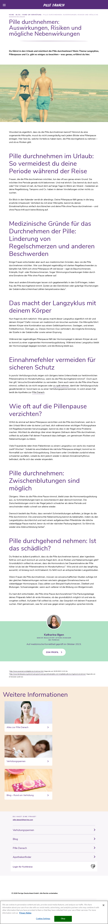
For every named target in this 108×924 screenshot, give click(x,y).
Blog (15, 839)
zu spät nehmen (61, 385)
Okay (63, 918)
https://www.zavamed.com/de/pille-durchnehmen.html (27, 671)
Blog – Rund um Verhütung (29, 15)
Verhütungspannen (23, 830)
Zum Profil (52, 652)
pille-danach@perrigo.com (23, 820)
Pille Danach (38, 392)
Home (12, 15)
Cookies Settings (43, 918)
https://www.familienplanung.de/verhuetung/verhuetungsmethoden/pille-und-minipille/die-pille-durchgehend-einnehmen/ (48, 674)
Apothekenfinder (22, 857)
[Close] (103, 905)
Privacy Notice (25, 913)
